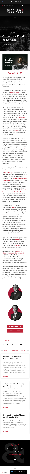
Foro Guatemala (7, 215)
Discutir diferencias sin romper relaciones (12, 357)
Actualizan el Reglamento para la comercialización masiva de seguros (13, 386)
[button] (15, 17)
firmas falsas (21, 117)
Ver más (5, 376)
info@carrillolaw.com (15, 454)
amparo (24, 148)
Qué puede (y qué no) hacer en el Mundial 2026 (14, 416)
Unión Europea (8, 173)
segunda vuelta (14, 92)
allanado (16, 130)
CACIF (13, 207)
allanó (18, 245)
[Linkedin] (15, 460)
